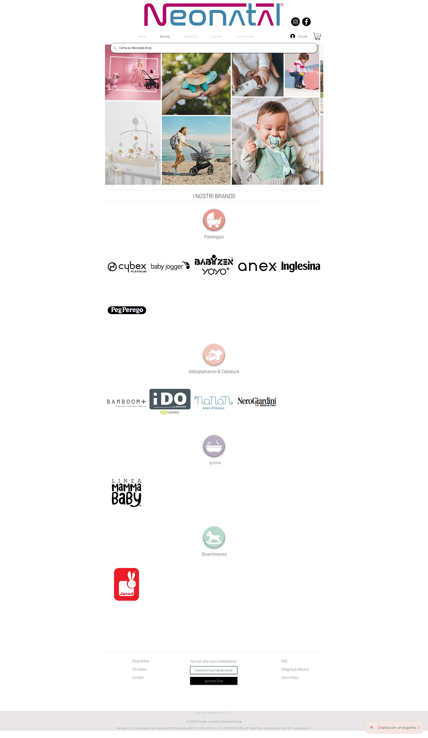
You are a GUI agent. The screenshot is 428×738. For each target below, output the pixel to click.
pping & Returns (297, 669)
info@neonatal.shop (275, 728)
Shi (283, 669)
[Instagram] (295, 21)
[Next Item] (315, 114)
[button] (317, 36)
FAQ (284, 661)
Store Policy (289, 677)
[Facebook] (306, 21)
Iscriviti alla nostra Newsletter (214, 661)
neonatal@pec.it (302, 728)
